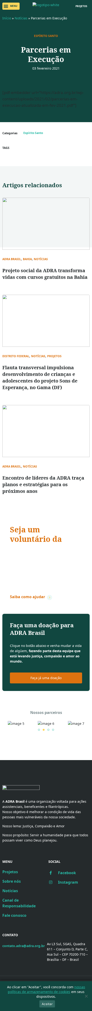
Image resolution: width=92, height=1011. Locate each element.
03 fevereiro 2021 (46, 68)
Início (6, 18)
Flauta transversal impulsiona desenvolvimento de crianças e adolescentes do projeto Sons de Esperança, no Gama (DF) (39, 377)
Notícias (21, 18)
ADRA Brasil (11, 259)
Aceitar (47, 1004)
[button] (11, 6)
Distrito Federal (15, 356)
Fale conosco (14, 915)
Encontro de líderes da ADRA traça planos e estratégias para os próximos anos (43, 484)
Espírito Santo (46, 36)
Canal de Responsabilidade (19, 903)
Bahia (27, 259)
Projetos (54, 356)
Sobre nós (11, 881)
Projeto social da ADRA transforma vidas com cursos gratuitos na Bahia (45, 273)
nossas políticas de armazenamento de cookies (46, 989)
